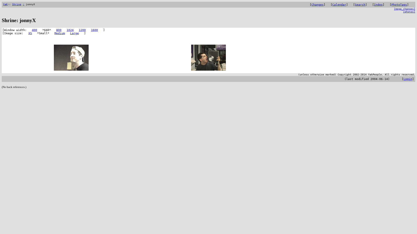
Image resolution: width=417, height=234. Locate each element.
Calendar (339, 4)
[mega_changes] (404, 9)
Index (378, 4)
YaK (5, 4)
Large (74, 33)
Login (408, 79)
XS (30, 33)
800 (58, 30)
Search (360, 4)
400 (34, 30)
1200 (82, 30)
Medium (60, 33)
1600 (94, 30)
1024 (70, 30)
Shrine (16, 4)
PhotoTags (399, 4)
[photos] (409, 11)
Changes (317, 4)
